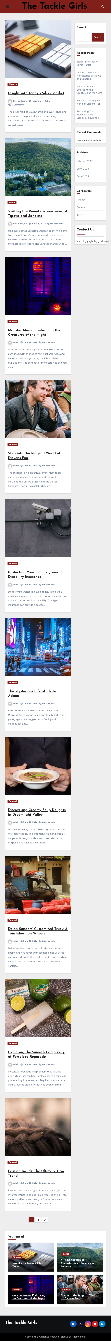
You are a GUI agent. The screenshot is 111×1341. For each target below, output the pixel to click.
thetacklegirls (20, 101)
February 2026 (85, 161)
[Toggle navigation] (7, 6)
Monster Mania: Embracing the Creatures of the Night (89, 89)
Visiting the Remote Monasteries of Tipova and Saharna (89, 75)
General (13, 321)
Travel (12, 202)
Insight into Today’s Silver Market (36, 93)
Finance (13, 84)
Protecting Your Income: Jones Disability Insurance (88, 114)
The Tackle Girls (54, 6)
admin (16, 342)
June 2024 (83, 176)
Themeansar (78, 1336)
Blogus (64, 1336)
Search (82, 27)
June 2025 (83, 168)
